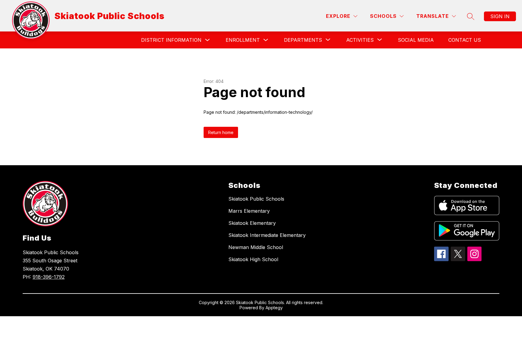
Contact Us (464, 40)
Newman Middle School (255, 247)
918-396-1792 (49, 277)
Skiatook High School (253, 259)
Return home (221, 132)
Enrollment (243, 40)
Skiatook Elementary (252, 223)
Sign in (500, 16)
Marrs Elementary (249, 211)
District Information (171, 40)
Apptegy (274, 307)
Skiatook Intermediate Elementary (267, 235)
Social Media (416, 40)
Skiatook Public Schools (256, 199)
